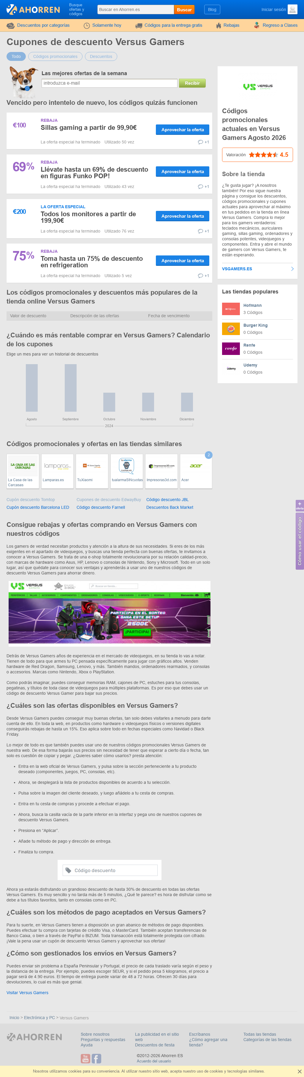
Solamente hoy (106, 25)
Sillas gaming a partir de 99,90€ (89, 127)
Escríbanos (199, 1034)
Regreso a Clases (280, 25)
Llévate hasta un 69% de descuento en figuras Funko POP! (94, 173)
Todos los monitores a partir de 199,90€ (88, 217)
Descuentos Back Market (169, 507)
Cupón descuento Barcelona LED (38, 507)
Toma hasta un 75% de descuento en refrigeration (92, 262)
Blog (212, 9)
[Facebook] (97, 1058)
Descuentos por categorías (43, 25)
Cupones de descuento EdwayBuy (109, 499)
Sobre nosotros (95, 1034)
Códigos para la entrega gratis (173, 25)
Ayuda (87, 1045)
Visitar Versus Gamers (27, 992)
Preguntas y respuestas (103, 1039)
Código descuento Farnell (101, 507)
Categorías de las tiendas (267, 1039)
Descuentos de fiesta (155, 1045)
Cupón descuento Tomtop (31, 499)
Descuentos (101, 56)
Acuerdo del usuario (154, 1061)
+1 (207, 142)
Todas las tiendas (259, 1034)
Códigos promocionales (55, 56)
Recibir (192, 83)
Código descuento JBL (167, 499)
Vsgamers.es (237, 268)
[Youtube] (86, 1058)
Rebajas (232, 25)
